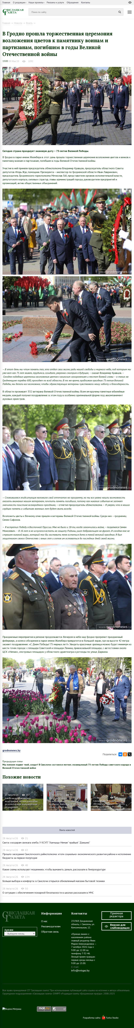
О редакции (19, 2)
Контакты (85, 2)
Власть (29, 23)
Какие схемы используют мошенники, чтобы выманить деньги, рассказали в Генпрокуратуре (54, 869)
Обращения (72, 2)
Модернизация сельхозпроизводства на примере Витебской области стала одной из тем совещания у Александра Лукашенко (66, 802)
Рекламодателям (50, 926)
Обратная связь (50, 931)
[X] (130, 754)
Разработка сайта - (92, 1017)
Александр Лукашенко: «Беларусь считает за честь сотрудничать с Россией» (109, 803)
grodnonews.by (11, 750)
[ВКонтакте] (120, 754)
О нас (44, 921)
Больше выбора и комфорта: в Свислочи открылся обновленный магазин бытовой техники (53, 881)
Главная (6, 2)
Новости (18, 23)
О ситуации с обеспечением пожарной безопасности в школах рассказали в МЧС (48, 892)
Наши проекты (36, 2)
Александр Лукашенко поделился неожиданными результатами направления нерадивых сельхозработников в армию (22, 802)
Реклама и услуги (55, 2)
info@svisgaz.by (80, 970)
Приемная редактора (116, 914)
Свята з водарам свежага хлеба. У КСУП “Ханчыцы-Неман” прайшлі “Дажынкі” (46, 842)
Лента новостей (67, 830)
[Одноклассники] (125, 754)
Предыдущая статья (12, 761)
